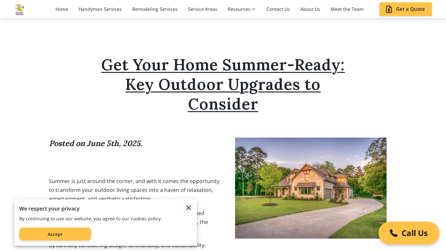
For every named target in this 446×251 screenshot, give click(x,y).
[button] (408, 233)
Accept (55, 234)
